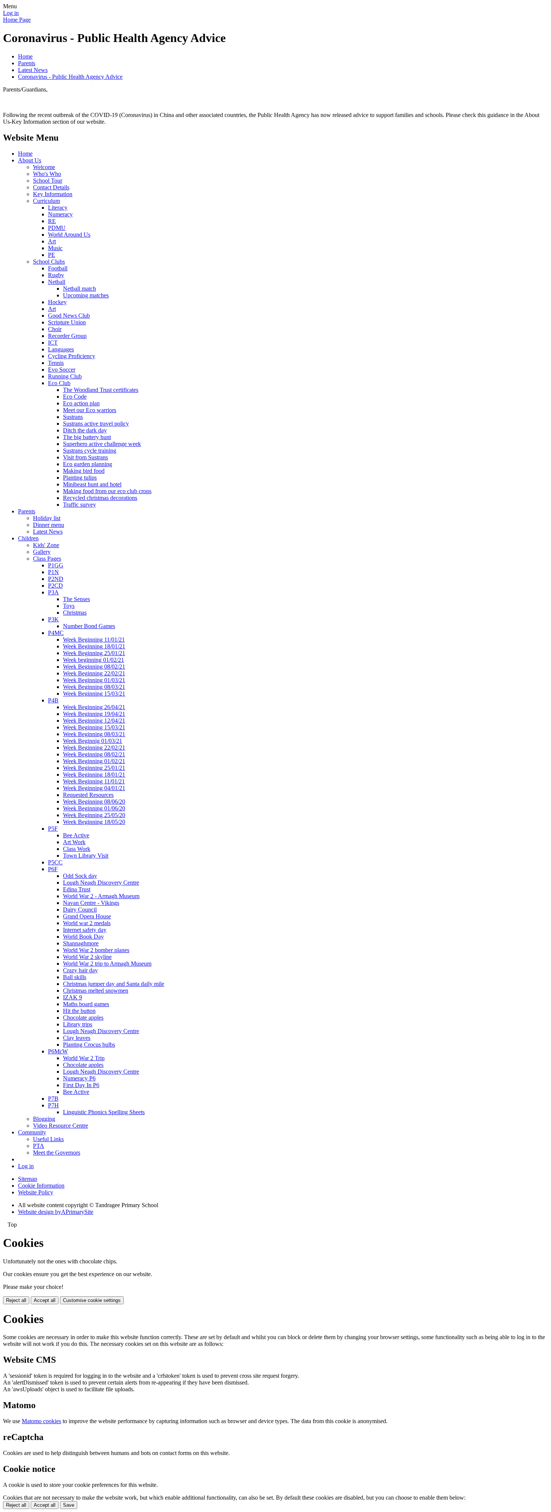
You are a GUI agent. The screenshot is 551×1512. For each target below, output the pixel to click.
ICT (53, 342)
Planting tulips (80, 477)
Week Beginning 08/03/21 (94, 687)
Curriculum (46, 201)
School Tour (47, 180)
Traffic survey (79, 504)
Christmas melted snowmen (95, 990)
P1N (53, 572)
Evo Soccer (61, 369)
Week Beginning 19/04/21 (94, 714)
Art (52, 241)
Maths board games (86, 1004)
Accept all (44, 1300)
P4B (53, 700)
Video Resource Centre (60, 1125)
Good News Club (69, 315)
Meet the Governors (56, 1152)
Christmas (75, 612)
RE (52, 221)
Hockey (57, 302)
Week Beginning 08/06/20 (94, 801)
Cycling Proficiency (71, 356)
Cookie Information (41, 1185)
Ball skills (74, 977)
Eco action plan (81, 403)
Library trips (77, 1024)
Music (55, 248)
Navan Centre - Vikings (91, 903)
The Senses (76, 599)
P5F (53, 828)
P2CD (55, 585)
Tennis (56, 363)
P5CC (55, 862)
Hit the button (79, 1011)
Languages (61, 349)
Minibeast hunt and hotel (92, 484)
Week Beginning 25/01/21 (94, 653)
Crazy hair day (80, 970)
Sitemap (27, 1179)
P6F (53, 869)
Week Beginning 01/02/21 (94, 761)
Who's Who (47, 174)
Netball (56, 282)
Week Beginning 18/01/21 (94, 646)
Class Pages (47, 558)
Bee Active (76, 835)
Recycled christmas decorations (100, 498)
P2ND (55, 579)
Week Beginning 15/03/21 (94, 693)
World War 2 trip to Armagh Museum (107, 963)
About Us (29, 160)
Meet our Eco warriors (89, 410)
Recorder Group (67, 336)
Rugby (56, 275)
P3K (53, 619)
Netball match (79, 288)
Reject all (16, 1300)
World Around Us (69, 234)
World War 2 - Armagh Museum (101, 896)
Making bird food (84, 471)
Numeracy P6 (79, 1078)
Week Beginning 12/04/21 (94, 720)
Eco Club (59, 383)
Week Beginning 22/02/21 (94, 673)
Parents (26, 63)
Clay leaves (76, 1038)
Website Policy (35, 1192)
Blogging (44, 1119)
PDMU (57, 228)
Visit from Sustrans (85, 457)
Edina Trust (76, 889)
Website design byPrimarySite (55, 1212)
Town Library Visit (85, 855)
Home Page (17, 19)
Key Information (52, 194)
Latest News (33, 70)
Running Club (65, 376)
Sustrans (73, 417)
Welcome (44, 167)
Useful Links (48, 1139)
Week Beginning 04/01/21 (94, 788)
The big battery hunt (87, 437)
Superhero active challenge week (102, 444)
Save (68, 1505)
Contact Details (51, 187)
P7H (53, 1105)
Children (28, 538)
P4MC (56, 633)
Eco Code (75, 396)
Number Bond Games (89, 626)
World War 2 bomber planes (96, 950)
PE (51, 255)
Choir (54, 329)
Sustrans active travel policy (96, 423)
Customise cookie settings (92, 1300)
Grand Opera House (87, 916)
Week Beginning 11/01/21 (94, 639)
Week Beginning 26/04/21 (94, 707)
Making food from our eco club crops (107, 491)
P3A (53, 592)
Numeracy (60, 214)
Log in (11, 13)
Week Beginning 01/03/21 (94, 680)
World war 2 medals (87, 923)
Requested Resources (88, 795)
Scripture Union (67, 322)
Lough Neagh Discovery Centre (101, 882)
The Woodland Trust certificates (100, 390)
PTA (38, 1146)
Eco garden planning (87, 464)
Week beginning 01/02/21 (93, 660)
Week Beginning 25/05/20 (94, 815)
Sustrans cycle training (89, 450)
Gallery (42, 552)
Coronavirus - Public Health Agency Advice (70, 77)
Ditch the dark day (85, 430)
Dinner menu (48, 525)
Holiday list (46, 518)
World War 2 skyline (87, 957)
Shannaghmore (81, 943)
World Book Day (83, 936)
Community (32, 1132)
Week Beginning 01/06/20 (94, 808)
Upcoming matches (86, 295)
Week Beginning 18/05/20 (94, 822)
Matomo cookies (41, 1421)
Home (25, 56)
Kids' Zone (46, 545)
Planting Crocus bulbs (89, 1044)
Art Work (74, 842)
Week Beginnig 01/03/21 (92, 741)
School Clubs (49, 261)
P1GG (55, 565)
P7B (53, 1098)
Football (57, 268)
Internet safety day (84, 930)
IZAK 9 (72, 997)
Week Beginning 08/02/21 (94, 666)
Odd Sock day (80, 876)
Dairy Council (80, 909)
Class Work (76, 849)
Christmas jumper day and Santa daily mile (113, 984)
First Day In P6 (81, 1085)
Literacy (57, 207)
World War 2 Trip (84, 1058)
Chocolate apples (83, 1017)
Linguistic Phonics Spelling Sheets (104, 1112)
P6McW (58, 1051)
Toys (69, 606)
